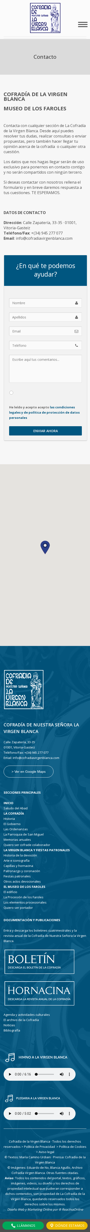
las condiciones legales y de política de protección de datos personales (44, 412)
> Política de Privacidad (38, 1146)
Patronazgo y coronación (22, 871)
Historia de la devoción (20, 855)
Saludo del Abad (16, 808)
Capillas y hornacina (18, 866)
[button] (45, 547)
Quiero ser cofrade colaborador (27, 845)
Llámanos (25, 1225)
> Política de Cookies (71, 1146)
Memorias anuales (17, 839)
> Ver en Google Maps (29, 771)
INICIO (8, 803)
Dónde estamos (69, 1225)
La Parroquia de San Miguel (24, 834)
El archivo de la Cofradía (21, 1020)
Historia (9, 818)
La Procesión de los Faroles (23, 897)
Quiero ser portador (18, 907)
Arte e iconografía (17, 860)
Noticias (9, 1025)
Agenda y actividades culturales (27, 1014)
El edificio (10, 892)
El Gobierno (12, 824)
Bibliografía (12, 1030)
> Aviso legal (45, 1152)
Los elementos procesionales (25, 902)
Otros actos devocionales (22, 881)
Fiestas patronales (17, 876)
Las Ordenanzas (16, 829)
